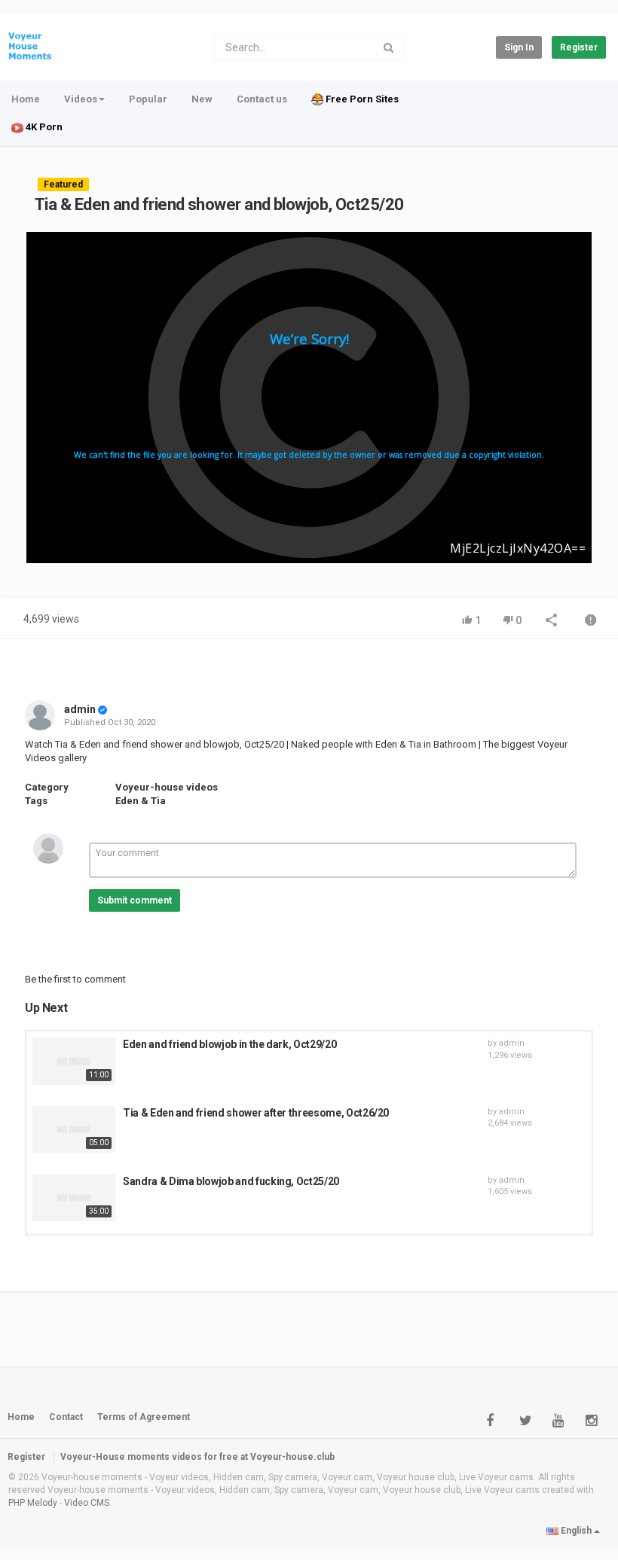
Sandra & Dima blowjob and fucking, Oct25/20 (231, 1181)
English (576, 1530)
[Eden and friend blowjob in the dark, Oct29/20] (73, 1061)
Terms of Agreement (143, 1417)
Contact (66, 1417)
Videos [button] (80, 99)
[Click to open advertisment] (309, 397)
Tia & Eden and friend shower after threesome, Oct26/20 (256, 1113)
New (202, 99)
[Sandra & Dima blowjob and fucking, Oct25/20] (73, 1198)
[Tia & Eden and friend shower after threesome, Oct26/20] (73, 1129)
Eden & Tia (140, 800)
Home (25, 99)
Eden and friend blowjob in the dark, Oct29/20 (229, 1044)
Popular (148, 99)
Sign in (519, 47)
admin (80, 709)
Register (579, 47)
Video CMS (86, 1503)
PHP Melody (32, 1503)
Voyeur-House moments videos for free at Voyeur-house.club (197, 1457)
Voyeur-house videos (166, 787)
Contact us (262, 99)
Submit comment (134, 900)
